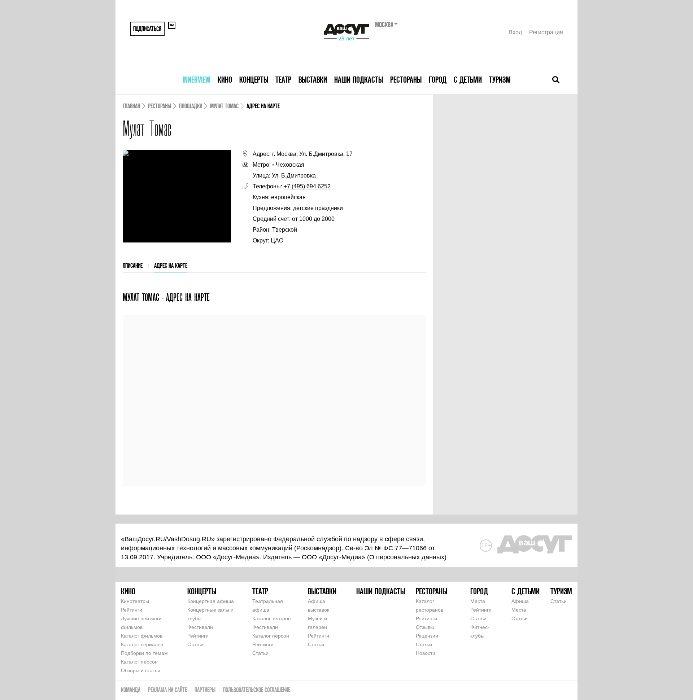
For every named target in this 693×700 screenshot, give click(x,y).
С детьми (468, 79)
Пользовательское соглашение (256, 689)
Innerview (196, 79)
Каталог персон (139, 662)
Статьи (195, 644)
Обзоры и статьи (140, 670)
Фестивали (200, 627)
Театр (283, 79)
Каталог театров (271, 618)
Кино (225, 79)
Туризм (500, 79)
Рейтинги (131, 610)
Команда (130, 689)
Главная (131, 105)
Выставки (312, 79)
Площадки (190, 105)
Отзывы (425, 627)
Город (437, 79)
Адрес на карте (170, 265)
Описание (133, 265)
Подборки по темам (144, 653)
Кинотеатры (135, 601)
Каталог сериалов (142, 644)
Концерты (253, 79)
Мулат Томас (224, 105)
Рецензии (427, 636)
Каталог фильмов (141, 636)
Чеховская (288, 165)
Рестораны (406, 79)
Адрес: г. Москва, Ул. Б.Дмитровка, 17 (303, 154)
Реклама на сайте (167, 689)
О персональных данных (406, 557)
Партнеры (205, 689)
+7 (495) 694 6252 (307, 186)
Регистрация (546, 32)
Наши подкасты (358, 79)
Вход (515, 32)
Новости (425, 653)
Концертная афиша (210, 601)
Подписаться (147, 28)
